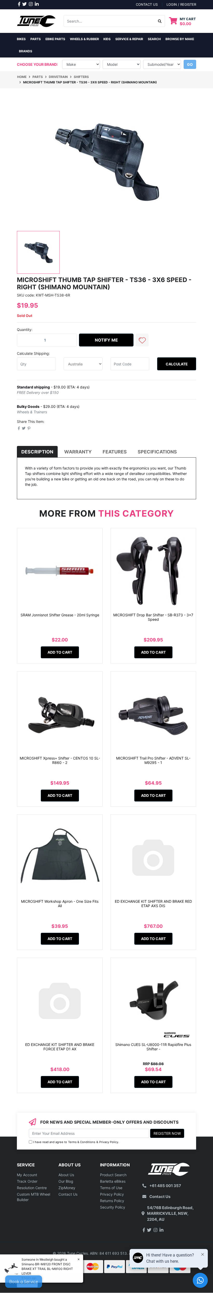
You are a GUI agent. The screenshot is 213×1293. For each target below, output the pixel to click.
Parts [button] (35, 39)
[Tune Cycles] (36, 20)
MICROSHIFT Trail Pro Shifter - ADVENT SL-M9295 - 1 (153, 760)
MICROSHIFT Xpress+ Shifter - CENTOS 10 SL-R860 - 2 (60, 760)
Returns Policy (112, 1200)
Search (154, 39)
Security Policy (112, 1207)
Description (37, 451)
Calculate (177, 364)
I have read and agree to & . (76, 1142)
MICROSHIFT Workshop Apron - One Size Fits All (59, 903)
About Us (66, 1175)
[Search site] (160, 21)
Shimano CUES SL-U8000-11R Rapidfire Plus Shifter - (153, 1046)
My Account (27, 1175)
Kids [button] (107, 39)
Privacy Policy (108, 1142)
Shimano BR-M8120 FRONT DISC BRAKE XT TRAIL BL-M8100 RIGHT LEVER (47, 1268)
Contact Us (67, 1194)
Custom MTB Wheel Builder (33, 1197)
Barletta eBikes (112, 1181)
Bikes (21, 39)
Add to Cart (60, 652)
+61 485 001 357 (165, 1185)
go (190, 64)
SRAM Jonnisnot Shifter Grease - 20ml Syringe (60, 615)
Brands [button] (25, 51)
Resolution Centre (32, 1188)
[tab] (37, 452)
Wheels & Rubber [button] (84, 39)
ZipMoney (66, 1188)
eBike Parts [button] (55, 39)
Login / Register (181, 4)
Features (115, 451)
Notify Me (106, 340)
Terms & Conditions (81, 1142)
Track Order (27, 1181)
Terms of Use (111, 1188)
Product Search (113, 1175)
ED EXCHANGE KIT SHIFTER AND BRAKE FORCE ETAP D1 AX (59, 1046)
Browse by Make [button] (179, 39)
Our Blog (65, 1181)
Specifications (157, 451)
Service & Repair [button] (129, 39)
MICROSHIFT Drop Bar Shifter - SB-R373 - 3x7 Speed (153, 617)
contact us (147, 4)
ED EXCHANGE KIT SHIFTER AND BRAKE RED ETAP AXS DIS (153, 903)
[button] (142, 340)
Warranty (78, 451)
